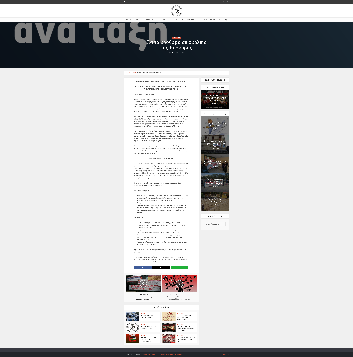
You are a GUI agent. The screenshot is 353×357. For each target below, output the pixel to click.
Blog (199, 20)
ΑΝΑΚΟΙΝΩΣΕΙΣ (149, 20)
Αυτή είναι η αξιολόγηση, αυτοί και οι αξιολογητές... (215, 162)
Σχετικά (133, 73)
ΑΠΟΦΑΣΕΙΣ (176, 38)
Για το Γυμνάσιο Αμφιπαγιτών (215, 200)
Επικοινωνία (127, 2)
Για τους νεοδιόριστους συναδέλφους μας (148, 327)
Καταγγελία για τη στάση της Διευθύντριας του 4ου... (215, 143)
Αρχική (128, 73)
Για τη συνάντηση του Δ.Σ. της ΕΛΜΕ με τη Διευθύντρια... (185, 317)
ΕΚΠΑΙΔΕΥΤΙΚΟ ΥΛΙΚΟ (212, 20)
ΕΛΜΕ (137, 20)
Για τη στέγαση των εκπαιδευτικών (147, 316)
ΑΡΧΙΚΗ (129, 20)
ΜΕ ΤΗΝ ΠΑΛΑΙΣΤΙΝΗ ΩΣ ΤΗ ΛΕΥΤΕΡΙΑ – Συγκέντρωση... (149, 339)
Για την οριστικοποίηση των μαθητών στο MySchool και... (186, 339)
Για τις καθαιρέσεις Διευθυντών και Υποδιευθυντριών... (215, 181)
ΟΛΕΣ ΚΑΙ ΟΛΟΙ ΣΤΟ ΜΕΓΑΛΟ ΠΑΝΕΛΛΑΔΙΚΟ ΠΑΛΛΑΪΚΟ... (185, 328)
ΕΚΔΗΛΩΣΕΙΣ (164, 20)
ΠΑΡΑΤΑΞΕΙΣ (178, 20)
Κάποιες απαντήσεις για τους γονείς (215, 124)
